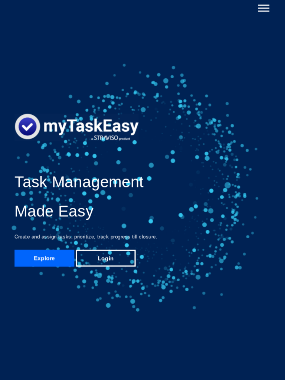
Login (106, 258)
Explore (44, 258)
